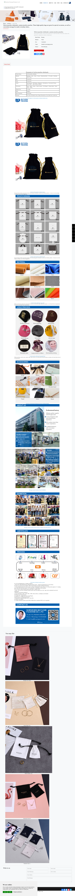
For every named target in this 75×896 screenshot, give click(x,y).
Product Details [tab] (7, 64)
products (9, 23)
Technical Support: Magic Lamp (37, 891)
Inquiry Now (39, 51)
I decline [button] (9, 891)
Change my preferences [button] (17, 891)
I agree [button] (5, 891)
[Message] (45, 54)
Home (4, 23)
